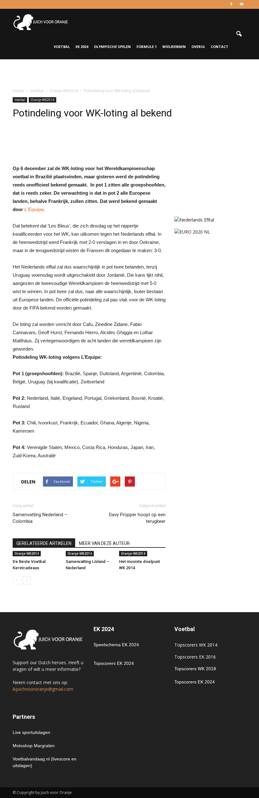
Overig (198, 46)
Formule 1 (146, 46)
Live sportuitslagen (31, 732)
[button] (238, 34)
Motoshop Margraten (34, 745)
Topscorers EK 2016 (195, 657)
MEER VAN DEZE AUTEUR (104, 543)
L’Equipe (34, 209)
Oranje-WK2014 (42, 100)
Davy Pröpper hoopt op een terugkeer (137, 518)
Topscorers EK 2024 (113, 663)
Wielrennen (174, 46)
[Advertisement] (129, 73)
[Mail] (241, 4)
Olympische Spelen (112, 46)
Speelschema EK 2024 (116, 644)
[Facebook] (231, 4)
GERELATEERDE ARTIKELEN (43, 543)
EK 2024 (81, 46)
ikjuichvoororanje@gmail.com (43, 689)
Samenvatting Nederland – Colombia (40, 518)
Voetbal (62, 46)
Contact (219, 46)
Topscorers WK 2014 (195, 645)
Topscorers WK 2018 (195, 668)
